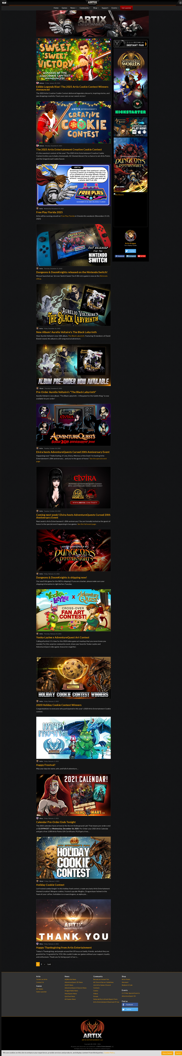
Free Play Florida (68, 216)
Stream (95, 996)
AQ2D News (69, 985)
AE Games (39, 989)
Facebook (121, 256)
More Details (167, 1053)
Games (64, 8)
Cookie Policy (109, 1053)
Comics (95, 991)
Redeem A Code (127, 985)
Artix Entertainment (104, 1046)
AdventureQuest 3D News (74, 982)
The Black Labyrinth (76, 336)
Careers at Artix (41, 979)
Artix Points (126, 979)
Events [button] (114, 8)
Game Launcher (41, 992)
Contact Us (40, 982)
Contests (96, 988)
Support (105, 8)
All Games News (70, 999)
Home (56, 8)
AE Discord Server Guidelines (103, 982)
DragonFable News (71, 991)
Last (49, 964)
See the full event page (87, 524)
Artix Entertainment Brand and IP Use (106, 1002)
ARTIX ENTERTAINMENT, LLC (92, 1040)
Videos (95, 993)
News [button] (72, 8)
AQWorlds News (70, 979)
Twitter (132, 251)
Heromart (125, 982)
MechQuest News (71, 993)
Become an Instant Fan (101, 979)
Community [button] (84, 8)
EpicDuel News (70, 996)
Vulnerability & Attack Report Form (105, 999)
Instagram (132, 256)
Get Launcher (126, 8)
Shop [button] (95, 8)
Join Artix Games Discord (102, 985)
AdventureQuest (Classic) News (75, 988)
